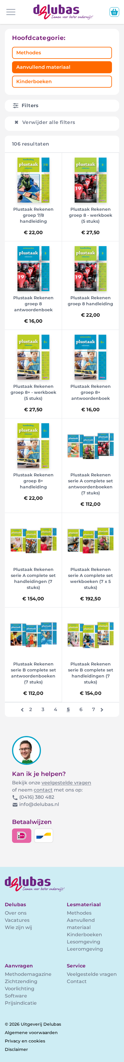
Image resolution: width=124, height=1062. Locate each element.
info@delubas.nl (39, 804)
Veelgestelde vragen (92, 974)
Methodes (28, 53)
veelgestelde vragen (66, 783)
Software (16, 996)
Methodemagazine (28, 974)
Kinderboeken (34, 81)
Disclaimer (16, 1049)
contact (43, 790)
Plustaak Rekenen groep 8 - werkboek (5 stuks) (90, 215)
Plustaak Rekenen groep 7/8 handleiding (33, 215)
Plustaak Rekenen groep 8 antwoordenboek (33, 303)
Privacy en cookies (25, 1041)
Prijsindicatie (21, 1003)
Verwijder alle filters (44, 122)
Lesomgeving (83, 942)
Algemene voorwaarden (31, 1032)
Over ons (15, 913)
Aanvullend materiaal (43, 67)
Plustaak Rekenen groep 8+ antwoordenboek (90, 392)
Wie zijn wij (18, 927)
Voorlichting (19, 988)
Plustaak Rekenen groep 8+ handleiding (33, 481)
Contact (77, 981)
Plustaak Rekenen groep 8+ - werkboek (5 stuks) (33, 392)
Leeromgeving (85, 949)
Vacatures (17, 920)
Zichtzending (21, 981)
